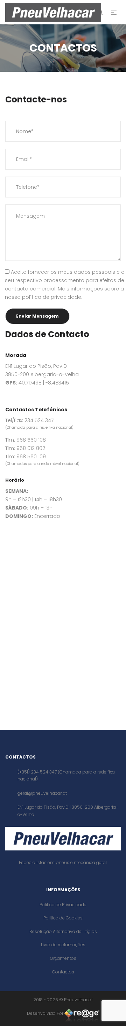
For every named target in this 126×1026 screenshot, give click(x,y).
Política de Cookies (63, 918)
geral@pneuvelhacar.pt (42, 793)
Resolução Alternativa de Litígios (63, 931)
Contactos (63, 972)
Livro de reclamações (63, 945)
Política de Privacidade (63, 905)
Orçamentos (63, 958)
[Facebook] (8, 540)
